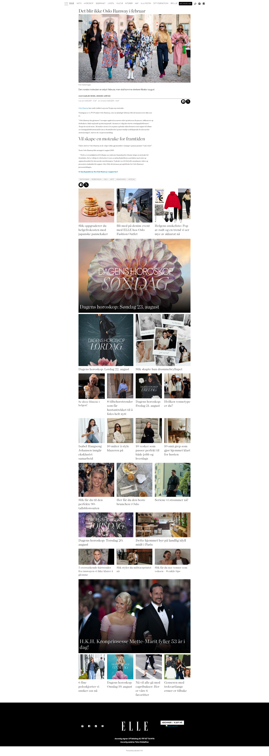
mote (112, 179)
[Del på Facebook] (183, 101)
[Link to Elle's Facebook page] (89, 726)
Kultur (120, 3)
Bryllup (174, 3)
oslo (105, 179)
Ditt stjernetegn (161, 3)
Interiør (129, 3)
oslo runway (84, 179)
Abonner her (185, 4)
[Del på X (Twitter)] (188, 101)
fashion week (121, 179)
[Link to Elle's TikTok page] (96, 726)
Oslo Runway (83, 108)
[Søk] (195, 4)
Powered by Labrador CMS (134, 751)
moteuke (131, 179)
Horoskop (88, 3)
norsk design (96, 179)
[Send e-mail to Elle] (102, 726)
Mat (137, 3)
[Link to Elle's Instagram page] (82, 726)
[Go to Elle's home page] (134, 726)
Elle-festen (146, 3)
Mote (79, 3)
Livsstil (111, 3)
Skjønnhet (101, 3)
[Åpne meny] (66, 3)
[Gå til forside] (72, 3)
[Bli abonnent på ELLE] (172, 726)
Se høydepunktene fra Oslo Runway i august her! (98, 172)
